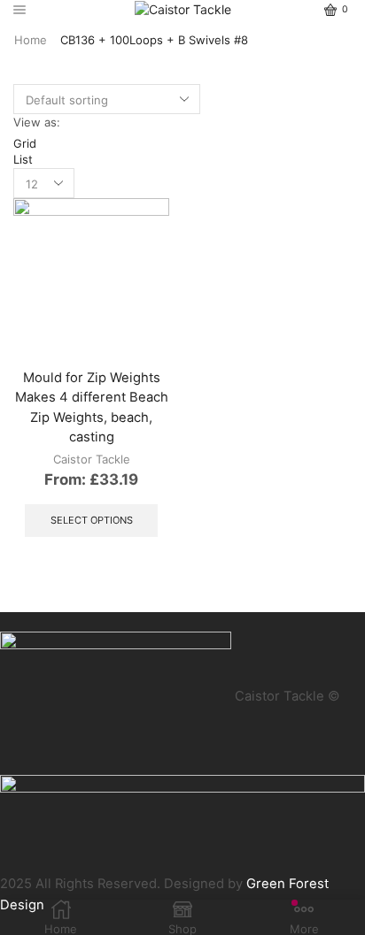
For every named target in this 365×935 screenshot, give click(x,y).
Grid (24, 143)
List (23, 159)
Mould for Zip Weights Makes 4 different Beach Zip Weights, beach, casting (91, 407)
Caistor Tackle (91, 459)
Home (30, 40)
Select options (91, 520)
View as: (36, 122)
